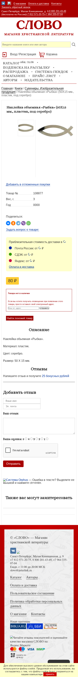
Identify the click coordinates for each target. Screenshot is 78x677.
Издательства (38, 80)
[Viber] (23, 223)
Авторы (10, 80)
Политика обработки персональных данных (36, 603)
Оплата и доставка (38, 3)
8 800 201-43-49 (57, 11)
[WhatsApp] (28, 223)
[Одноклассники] (13, 223)
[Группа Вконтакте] (3, 3)
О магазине (19, 3)
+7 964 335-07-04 (53, 14)
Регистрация (27, 54)
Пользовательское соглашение (32, 593)
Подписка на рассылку (26, 67)
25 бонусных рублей (55, 376)
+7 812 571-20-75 (35, 14)
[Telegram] (18, 223)
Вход (13, 54)
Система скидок (51, 72)
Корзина (51, 54)
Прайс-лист (44, 76)
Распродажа (15, 72)
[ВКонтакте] (8, 223)
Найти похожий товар (19, 318)
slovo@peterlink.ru (21, 570)
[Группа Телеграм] (9, 3)
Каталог (16, 577)
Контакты (56, 3)
